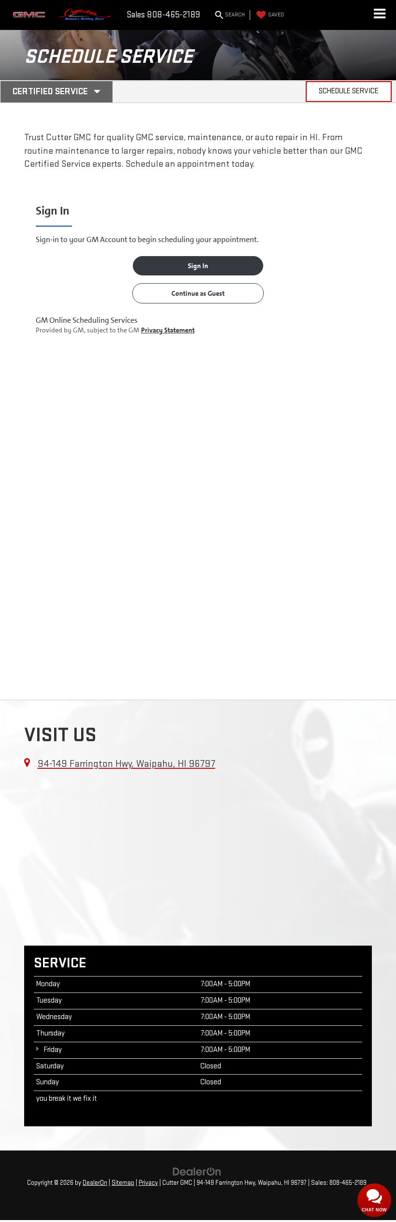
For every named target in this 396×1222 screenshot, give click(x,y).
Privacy (148, 1183)
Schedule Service (349, 91)
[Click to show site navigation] (379, 15)
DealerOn (95, 1183)
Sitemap (123, 1183)
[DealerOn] (197, 1171)
